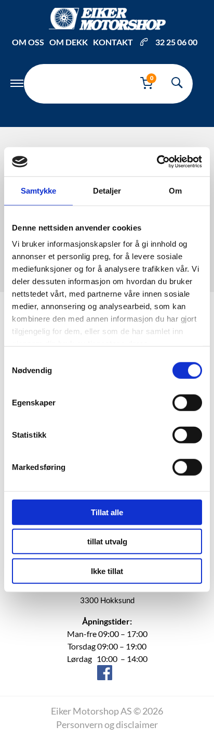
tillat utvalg (107, 541)
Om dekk (68, 42)
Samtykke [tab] (39, 190)
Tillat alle (107, 511)
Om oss (28, 42)
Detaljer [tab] (107, 190)
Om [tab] (175, 190)
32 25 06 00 (176, 42)
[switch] (187, 402)
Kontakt (113, 42)
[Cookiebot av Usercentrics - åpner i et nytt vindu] (156, 162)
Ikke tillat (107, 570)
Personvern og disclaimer (107, 724)
